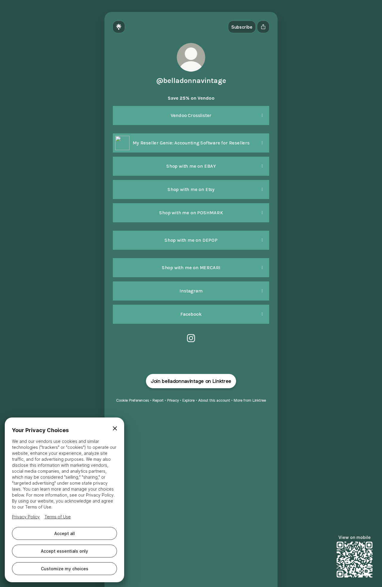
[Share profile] (263, 27)
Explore (188, 400)
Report (158, 400)
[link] (191, 338)
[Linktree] (119, 27)
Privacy (173, 400)
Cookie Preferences (132, 400)
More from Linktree (250, 400)
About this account (214, 400)
